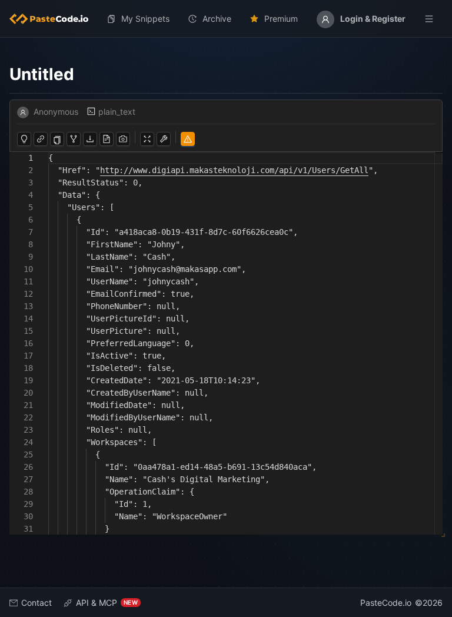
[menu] (226, 19)
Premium (281, 19)
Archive (216, 19)
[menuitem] (53, 19)
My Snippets (145, 19)
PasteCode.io (385, 603)
